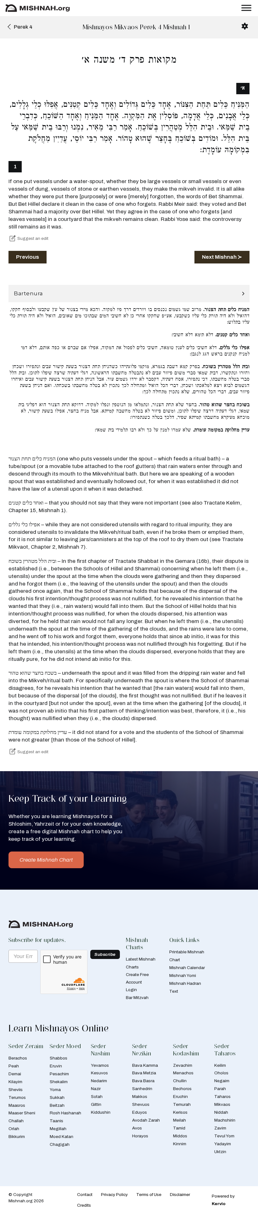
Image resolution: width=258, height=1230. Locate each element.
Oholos (221, 1073)
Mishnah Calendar (187, 967)
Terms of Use (148, 1194)
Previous (27, 257)
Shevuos (140, 1104)
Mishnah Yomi (182, 975)
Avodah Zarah (146, 1120)
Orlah (13, 1128)
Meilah (179, 1120)
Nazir (96, 1088)
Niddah (221, 1112)
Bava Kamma (145, 1065)
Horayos (140, 1136)
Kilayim (15, 1081)
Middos (180, 1136)
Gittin (96, 1104)
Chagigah (60, 1144)
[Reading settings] (245, 26)
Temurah (182, 1104)
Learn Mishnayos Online (58, 1028)
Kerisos (180, 1112)
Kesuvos (99, 1073)
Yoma (55, 1089)
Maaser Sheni (21, 1113)
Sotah (97, 1096)
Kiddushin (100, 1112)
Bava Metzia (144, 1073)
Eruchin (180, 1096)
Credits (84, 1205)
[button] (129, 293)
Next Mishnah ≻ (222, 257)
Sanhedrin (142, 1088)
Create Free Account (137, 978)
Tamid (179, 1128)
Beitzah (57, 1105)
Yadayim (222, 1143)
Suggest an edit (32, 238)
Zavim (220, 1128)
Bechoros (182, 1088)
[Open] (246, 8)
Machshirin (224, 1120)
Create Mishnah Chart (46, 860)
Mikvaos (222, 1104)
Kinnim (179, 1143)
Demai (14, 1073)
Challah (16, 1120)
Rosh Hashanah (65, 1113)
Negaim (221, 1080)
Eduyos (139, 1112)
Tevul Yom (224, 1136)
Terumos (17, 1097)
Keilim (220, 1065)
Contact (85, 1194)
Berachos (17, 1058)
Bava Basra (143, 1080)
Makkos (139, 1096)
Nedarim (99, 1080)
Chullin (180, 1080)
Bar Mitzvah (137, 997)
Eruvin (56, 1066)
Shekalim (59, 1081)
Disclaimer (180, 1194)
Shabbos (58, 1058)
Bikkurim (16, 1136)
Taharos (222, 1096)
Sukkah (57, 1097)
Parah (220, 1088)
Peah (13, 1066)
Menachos (183, 1073)
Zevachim (182, 1065)
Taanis (56, 1120)
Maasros (16, 1105)
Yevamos (100, 1065)
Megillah (58, 1128)
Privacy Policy (114, 1194)
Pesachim (59, 1073)
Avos (137, 1128)
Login (131, 989)
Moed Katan (61, 1136)
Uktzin (220, 1151)
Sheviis (15, 1089)
